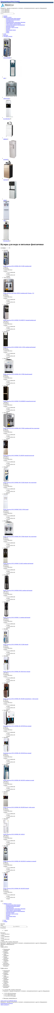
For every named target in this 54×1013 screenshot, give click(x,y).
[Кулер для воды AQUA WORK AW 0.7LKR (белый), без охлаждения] (6, 481)
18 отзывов (17, 1)
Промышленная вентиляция (13, 19)
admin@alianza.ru (14, 2)
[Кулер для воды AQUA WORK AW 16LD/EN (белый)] (5, 887)
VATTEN (5, 179)
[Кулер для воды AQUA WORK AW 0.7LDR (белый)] (6, 643)
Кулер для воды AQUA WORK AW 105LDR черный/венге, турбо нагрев (20, 698)
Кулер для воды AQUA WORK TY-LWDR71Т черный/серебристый (19, 320)
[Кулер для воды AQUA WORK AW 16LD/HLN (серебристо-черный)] (5, 860)
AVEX (4, 200)
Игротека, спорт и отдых (12, 27)
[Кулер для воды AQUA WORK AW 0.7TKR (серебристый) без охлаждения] (9, 427)
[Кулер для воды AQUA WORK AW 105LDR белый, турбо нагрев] (5, 806)
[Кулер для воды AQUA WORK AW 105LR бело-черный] (6, 670)
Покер (7, 31)
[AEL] (12, 77)
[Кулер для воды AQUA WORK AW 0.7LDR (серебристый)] (6, 264)
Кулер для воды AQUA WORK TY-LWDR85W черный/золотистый (19, 401)
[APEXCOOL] (11, 97)
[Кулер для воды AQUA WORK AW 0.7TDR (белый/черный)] (8, 373)
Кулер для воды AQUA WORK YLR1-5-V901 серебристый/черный (19, 347)
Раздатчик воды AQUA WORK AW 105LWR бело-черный (17, 753)
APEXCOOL (6, 98)
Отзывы (5, 921)
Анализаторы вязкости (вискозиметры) (15, 24)
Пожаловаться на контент (7, 1003)
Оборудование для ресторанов (13, 23)
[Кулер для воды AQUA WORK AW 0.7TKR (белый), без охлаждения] (8, 535)
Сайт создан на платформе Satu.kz (9, 1000)
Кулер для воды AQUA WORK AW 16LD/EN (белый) (16, 888)
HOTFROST (6, 241)
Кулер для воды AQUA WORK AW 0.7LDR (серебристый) (17, 266)
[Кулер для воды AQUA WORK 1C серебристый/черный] (6, 616)
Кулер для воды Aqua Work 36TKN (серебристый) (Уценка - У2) (18, 293)
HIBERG (5, 139)
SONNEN (5, 159)
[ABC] (6, 219)
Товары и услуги (7, 17)
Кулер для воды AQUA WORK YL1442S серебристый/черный (18, 563)
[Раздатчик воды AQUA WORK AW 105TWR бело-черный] (9, 724)
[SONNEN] (12, 158)
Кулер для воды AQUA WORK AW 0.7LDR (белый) (15, 644)
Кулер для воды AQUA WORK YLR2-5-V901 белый (15, 509)
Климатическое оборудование (13, 18)
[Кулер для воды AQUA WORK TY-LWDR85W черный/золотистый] (6, 400)
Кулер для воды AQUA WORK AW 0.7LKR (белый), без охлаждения (19, 482)
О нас (4, 33)
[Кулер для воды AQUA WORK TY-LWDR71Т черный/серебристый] (6, 318)
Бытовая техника (10, 26)
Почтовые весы (10, 21)
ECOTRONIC (6, 118)
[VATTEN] (8, 178)
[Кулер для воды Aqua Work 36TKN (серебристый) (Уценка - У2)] (8, 291)
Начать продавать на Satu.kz (7, 1)
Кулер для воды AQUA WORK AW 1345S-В (14, 834)
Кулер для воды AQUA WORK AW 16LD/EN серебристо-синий (18, 780)
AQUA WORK (6, 57)
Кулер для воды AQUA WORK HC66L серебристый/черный (17, 590)
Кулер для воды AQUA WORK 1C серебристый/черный (16, 617)
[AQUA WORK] (7, 56)
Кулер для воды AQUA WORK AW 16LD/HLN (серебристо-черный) (19, 861)
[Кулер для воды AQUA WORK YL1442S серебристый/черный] (5, 562)
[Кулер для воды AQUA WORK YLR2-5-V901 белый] (5, 508)
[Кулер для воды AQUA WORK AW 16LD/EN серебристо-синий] (6, 779)
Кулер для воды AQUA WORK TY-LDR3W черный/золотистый (18, 455)
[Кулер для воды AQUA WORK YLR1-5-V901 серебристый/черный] (5, 345)
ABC (4, 220)
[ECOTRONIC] (8, 117)
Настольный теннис (11, 30)
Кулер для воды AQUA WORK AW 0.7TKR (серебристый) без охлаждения (21, 428)
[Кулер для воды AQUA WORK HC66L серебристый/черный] (6, 589)
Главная (5, 16)
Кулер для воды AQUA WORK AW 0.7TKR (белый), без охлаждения (19, 536)
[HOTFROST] (6, 239)
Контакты (5, 35)
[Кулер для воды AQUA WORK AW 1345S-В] (6, 833)
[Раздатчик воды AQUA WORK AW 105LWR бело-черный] (6, 751)
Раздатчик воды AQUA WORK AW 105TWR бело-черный (17, 726)
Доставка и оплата (7, 36)
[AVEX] (12, 199)
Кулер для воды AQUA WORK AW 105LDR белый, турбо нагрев (19, 807)
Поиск (7, 32)
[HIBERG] (9, 137)
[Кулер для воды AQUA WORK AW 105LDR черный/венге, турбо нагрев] (6, 697)
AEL (4, 78)
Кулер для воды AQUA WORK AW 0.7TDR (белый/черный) (17, 374)
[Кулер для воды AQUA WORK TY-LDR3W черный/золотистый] (5, 454)
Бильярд (8, 28)
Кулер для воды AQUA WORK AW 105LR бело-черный (16, 671)
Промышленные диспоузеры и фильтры (15, 22)
